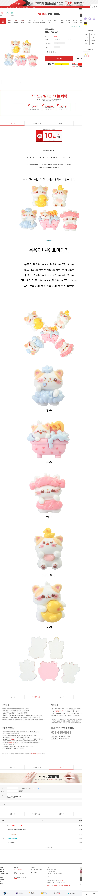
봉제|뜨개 (82, 20)
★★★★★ (41, 788)
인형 (62, 20)
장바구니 (79, 58)
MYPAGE (93, 34)
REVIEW (86, 40)
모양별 (62, 22)
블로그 (1, 884)
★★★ (31, 788)
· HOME (71, 26)
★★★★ (35, 788)
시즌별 (68, 22)
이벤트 (1, 877)
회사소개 (2, 867)
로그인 (76, 7)
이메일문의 (16, 878)
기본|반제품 (35, 20)
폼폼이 (49, 22)
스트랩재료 (42, 22)
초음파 (22, 22)
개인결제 (82, 22)
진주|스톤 (75, 20)
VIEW (61, 880)
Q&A (86, 43)
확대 (20, 82)
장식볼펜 (55, 20)
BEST (22, 20)
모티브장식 (68, 20)
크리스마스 (75, 22)
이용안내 (2, 869)
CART (93, 37)
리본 (42, 20)
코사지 (29, 22)
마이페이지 (86, 7)
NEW (9, 20)
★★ (28, 788)
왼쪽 (5, 82)
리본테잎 (49, 20)
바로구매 (59, 58)
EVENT (86, 37)
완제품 (29, 20)
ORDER (93, 40)
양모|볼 (16, 22)
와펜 (55, 22)
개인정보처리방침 (4, 873)
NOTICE (86, 34)
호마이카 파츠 (36, 22)
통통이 (9, 22)
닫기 (96, 3)
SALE (16, 20)
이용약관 (2, 871)
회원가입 (80, 7)
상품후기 (2, 879)
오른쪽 (36, 82)
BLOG (93, 43)
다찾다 (94, 7)
